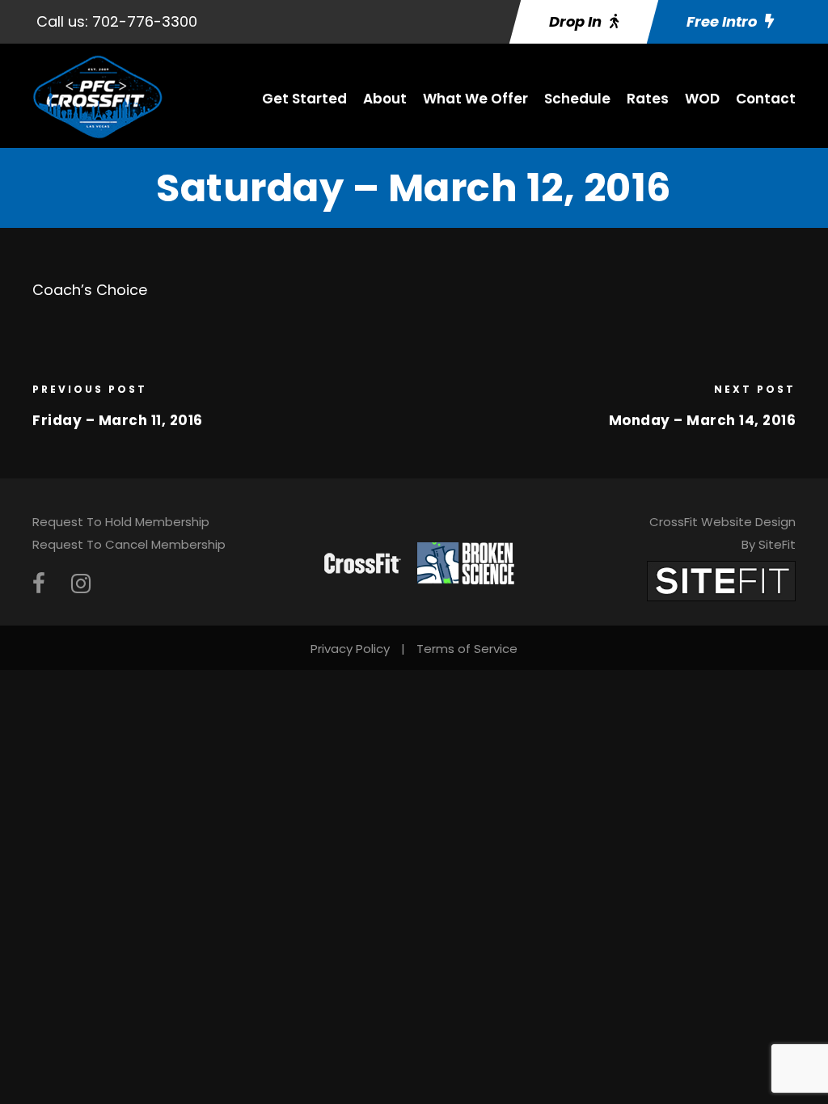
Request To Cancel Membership (129, 544)
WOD (702, 98)
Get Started (304, 98)
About (385, 98)
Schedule (577, 98)
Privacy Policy (350, 648)
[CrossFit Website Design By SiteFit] (721, 579)
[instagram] (81, 584)
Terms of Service (467, 648)
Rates (648, 98)
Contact (766, 98)
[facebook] (38, 584)
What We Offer (475, 98)
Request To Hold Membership (120, 521)
